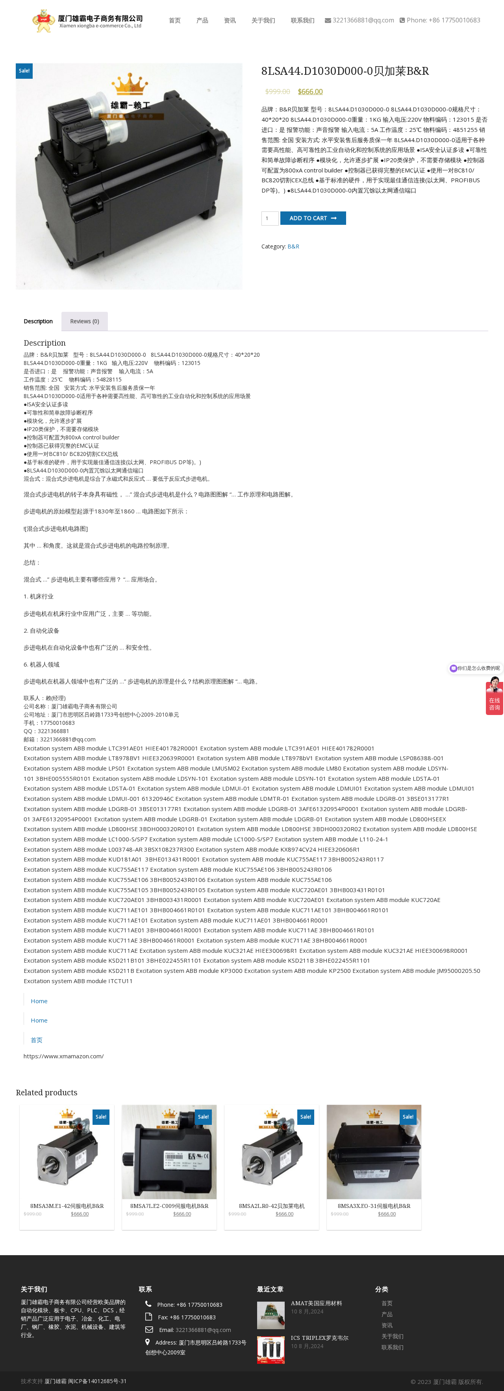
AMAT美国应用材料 (316, 1303)
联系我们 (302, 20)
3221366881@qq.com (203, 1330)
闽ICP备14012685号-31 (97, 1381)
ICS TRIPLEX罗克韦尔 (320, 1337)
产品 (201, 20)
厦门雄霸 (55, 1381)
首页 (174, 20)
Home (39, 1001)
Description (38, 321)
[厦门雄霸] (86, 19)
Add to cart (308, 218)
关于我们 (262, 20)
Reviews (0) (84, 321)
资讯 (229, 20)
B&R (293, 246)
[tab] (38, 321)
